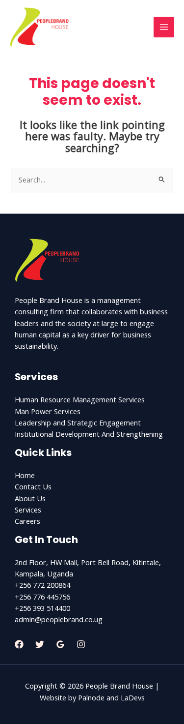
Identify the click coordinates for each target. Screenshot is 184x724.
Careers (27, 521)
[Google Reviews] (60, 644)
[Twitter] (39, 644)
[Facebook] (19, 644)
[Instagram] (81, 644)
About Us (30, 498)
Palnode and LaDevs (111, 697)
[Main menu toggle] (164, 27)
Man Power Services (47, 411)
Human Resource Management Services (80, 399)
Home (25, 475)
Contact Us (33, 486)
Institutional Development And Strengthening (89, 434)
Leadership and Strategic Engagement (78, 422)
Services (28, 509)
